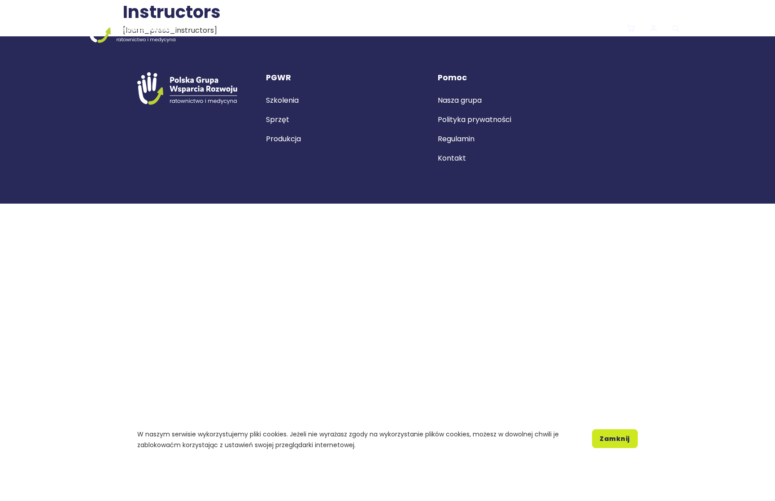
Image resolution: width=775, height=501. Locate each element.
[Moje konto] (653, 29)
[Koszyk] (631, 29)
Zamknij (615, 438)
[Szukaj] (676, 28)
